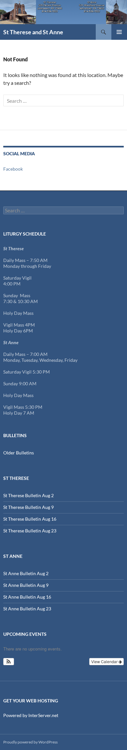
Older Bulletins (18, 452)
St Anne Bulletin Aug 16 (27, 597)
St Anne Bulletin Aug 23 (27, 608)
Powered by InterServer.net (30, 715)
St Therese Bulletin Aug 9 (28, 507)
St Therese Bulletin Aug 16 (29, 519)
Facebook (13, 169)
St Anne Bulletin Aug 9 (26, 585)
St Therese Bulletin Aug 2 (28, 495)
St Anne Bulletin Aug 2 (26, 573)
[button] (9, 661)
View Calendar (105, 661)
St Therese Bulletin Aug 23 (29, 530)
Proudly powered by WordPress (30, 742)
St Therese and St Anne (33, 32)
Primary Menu (119, 32)
